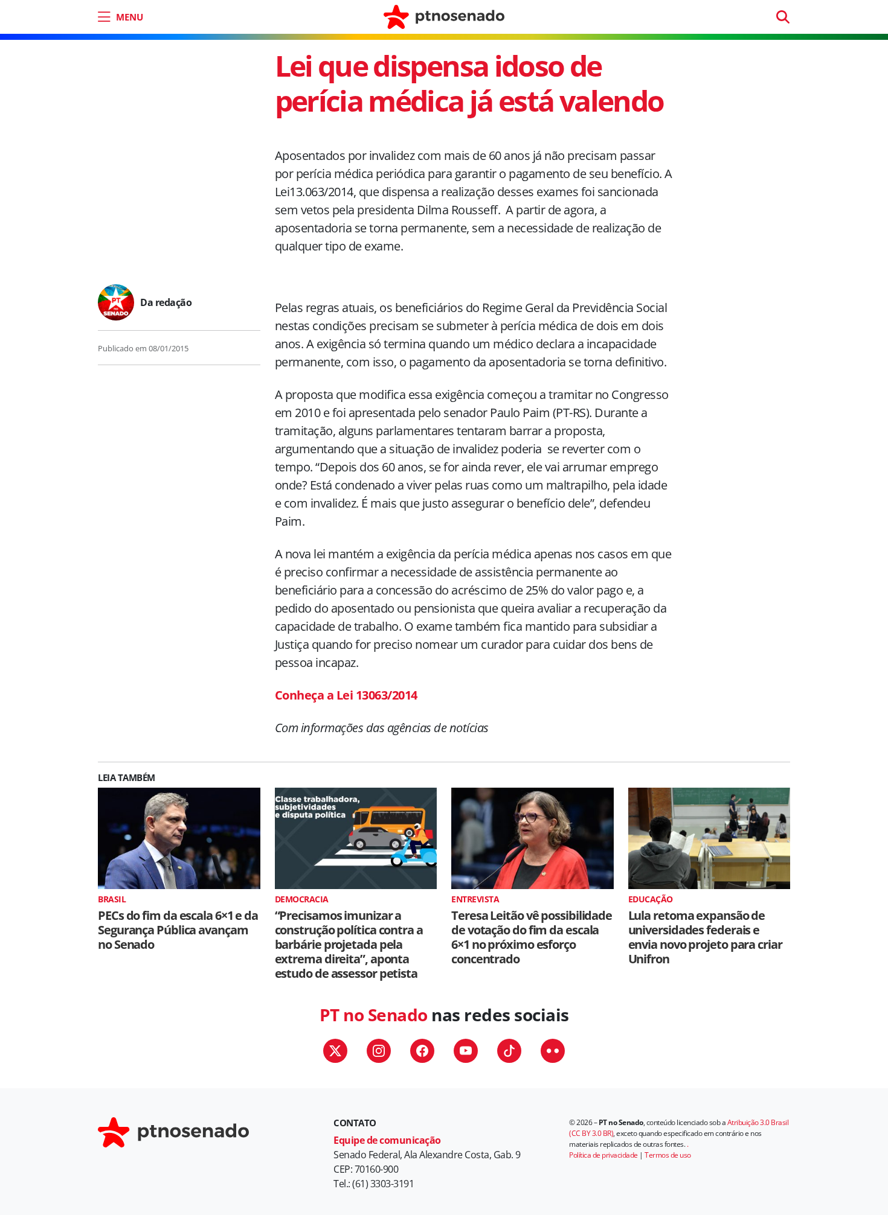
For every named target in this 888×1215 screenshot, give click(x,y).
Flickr (553, 1051)
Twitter (335, 1051)
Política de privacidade (603, 1155)
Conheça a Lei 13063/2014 (346, 695)
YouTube (466, 1051)
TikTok (509, 1051)
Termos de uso (668, 1155)
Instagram (379, 1051)
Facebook (422, 1051)
